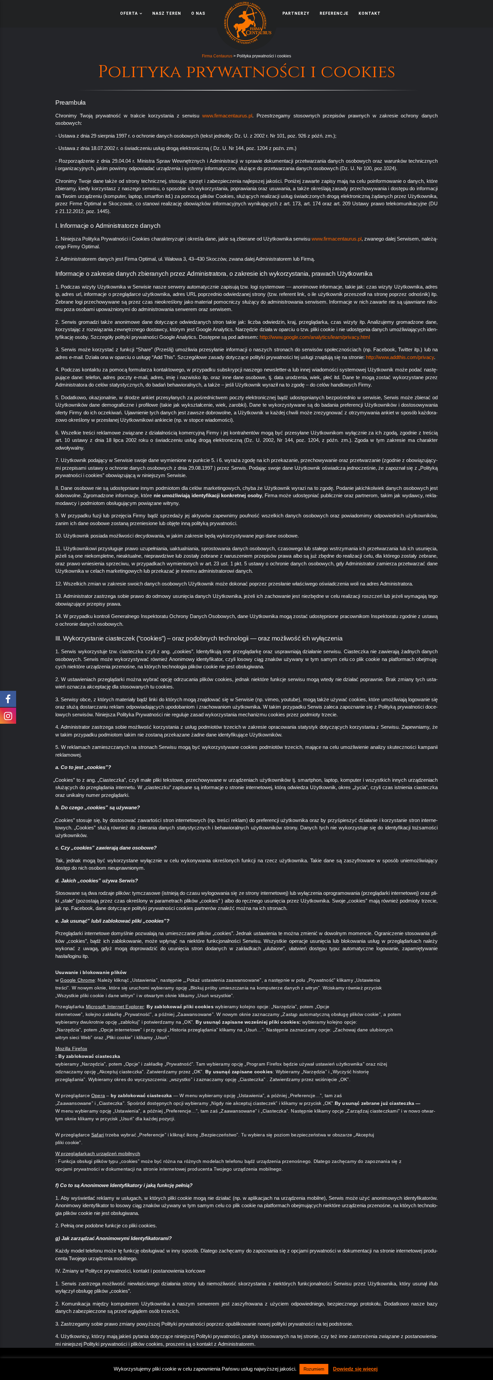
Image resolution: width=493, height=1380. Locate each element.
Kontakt (370, 13)
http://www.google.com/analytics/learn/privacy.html (315, 337)
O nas (198, 13)
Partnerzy (296, 13)
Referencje (334, 13)
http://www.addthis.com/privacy (400, 357)
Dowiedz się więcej (355, 1369)
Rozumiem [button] (314, 1369)
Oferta (129, 13)
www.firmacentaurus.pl (227, 115)
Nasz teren (166, 13)
